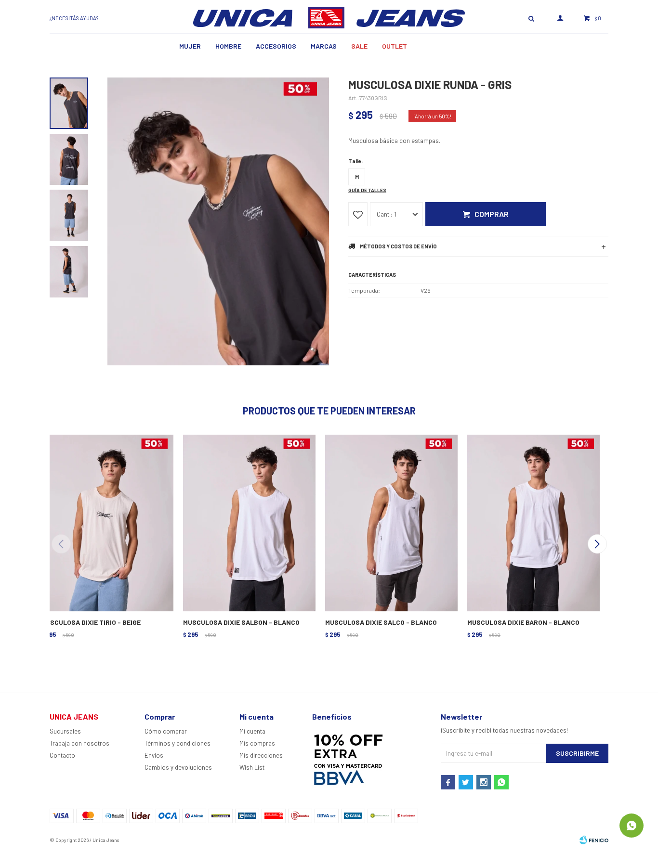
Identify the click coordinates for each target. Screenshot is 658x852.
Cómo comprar (166, 731)
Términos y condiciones (178, 743)
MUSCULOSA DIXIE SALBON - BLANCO (241, 622)
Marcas (324, 46)
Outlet (394, 46)
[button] (597, 544)
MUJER (190, 46)
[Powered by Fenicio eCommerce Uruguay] (593, 840)
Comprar (491, 214)
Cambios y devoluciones (178, 767)
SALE (359, 46)
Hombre (228, 46)
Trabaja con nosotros (79, 743)
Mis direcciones (261, 755)
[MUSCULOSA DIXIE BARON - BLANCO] (532, 522)
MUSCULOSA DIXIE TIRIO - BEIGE (91, 622)
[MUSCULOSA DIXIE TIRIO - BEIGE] (106, 522)
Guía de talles (367, 190)
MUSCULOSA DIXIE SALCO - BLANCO (381, 622)
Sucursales (65, 731)
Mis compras (257, 743)
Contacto (62, 755)
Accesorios (276, 46)
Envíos (154, 755)
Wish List (251, 767)
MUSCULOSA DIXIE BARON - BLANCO (523, 622)
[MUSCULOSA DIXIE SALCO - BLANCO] (390, 522)
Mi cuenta (252, 731)
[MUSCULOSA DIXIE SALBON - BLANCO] (248, 522)
